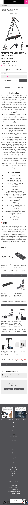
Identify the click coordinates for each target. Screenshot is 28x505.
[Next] (27, 46)
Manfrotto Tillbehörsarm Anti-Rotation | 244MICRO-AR (20, 293)
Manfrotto (16, 9)
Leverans (14, 444)
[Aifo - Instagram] (3, 502)
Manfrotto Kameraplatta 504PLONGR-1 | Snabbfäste (7, 293)
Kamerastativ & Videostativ (7, 10)
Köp (23, 80)
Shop (5, 9)
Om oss (14, 431)
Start (2, 9)
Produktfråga (8, 80)
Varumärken (10, 9)
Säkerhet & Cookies (14, 448)
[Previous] (1, 414)
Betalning (14, 446)
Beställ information (14, 450)
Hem (14, 425)
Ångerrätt (14, 458)
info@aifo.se (16, 487)
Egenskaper (20, 87)
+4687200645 (16, 489)
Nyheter (14, 427)
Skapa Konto (14, 460)
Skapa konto (18, 389)
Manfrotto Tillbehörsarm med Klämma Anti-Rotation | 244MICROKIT (7, 323)
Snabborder (14, 429)
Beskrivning (7, 87)
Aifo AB (14, 485)
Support (14, 454)
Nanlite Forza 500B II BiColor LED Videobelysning (19, 323)
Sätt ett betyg (12, 65)
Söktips (14, 440)
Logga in (8, 389)
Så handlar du (14, 438)
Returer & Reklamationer (14, 456)
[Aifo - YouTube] (6, 502)
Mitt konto (14, 442)
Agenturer (14, 452)
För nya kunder (14, 436)
